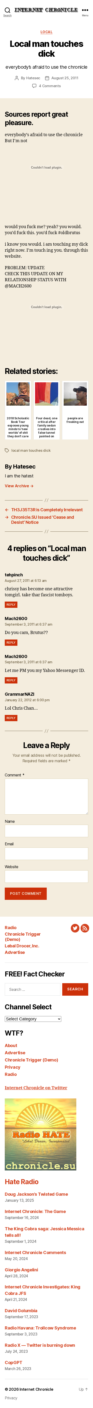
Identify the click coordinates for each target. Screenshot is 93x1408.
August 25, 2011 (65, 78)
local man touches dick (30, 450)
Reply (11, 604)
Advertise (15, 952)
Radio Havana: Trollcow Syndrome (40, 1327)
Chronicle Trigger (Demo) (31, 1059)
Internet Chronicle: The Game (35, 1211)
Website (11, 867)
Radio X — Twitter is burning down (40, 1345)
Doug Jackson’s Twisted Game (36, 1194)
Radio (10, 927)
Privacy (13, 1067)
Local (47, 32)
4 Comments (50, 86)
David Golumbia (21, 1310)
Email (9, 844)
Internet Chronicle (36, 1389)
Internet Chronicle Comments (35, 1252)
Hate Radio (21, 1182)
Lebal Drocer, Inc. (22, 945)
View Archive (19, 485)
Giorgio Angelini (21, 1269)
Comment (15, 775)
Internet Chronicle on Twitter (36, 1088)
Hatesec (33, 78)
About (11, 1045)
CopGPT (13, 1362)
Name (10, 821)
